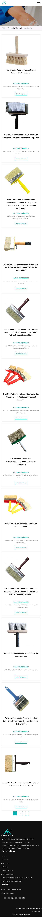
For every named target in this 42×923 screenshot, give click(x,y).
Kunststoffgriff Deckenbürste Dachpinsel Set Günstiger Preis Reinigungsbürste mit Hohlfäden (21, 397)
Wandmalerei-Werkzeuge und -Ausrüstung (17, 878)
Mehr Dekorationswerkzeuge (12, 881)
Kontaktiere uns (8, 874)
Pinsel (17, 28)
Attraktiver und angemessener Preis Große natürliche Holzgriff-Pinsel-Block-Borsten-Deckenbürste (21, 267)
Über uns (6, 860)
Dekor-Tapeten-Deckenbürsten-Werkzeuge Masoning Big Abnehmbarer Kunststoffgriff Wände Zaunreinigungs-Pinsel (21, 332)
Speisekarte (38, 2)
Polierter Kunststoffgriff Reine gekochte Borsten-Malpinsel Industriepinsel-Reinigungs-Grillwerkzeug (21, 721)
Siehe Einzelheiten (20, 94)
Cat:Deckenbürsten (21, 83)
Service (5, 867)
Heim (4, 28)
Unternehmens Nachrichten (12, 890)
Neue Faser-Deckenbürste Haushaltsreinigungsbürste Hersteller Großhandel (21, 462)
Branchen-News (8, 893)
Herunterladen (8, 870)
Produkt (11, 28)
